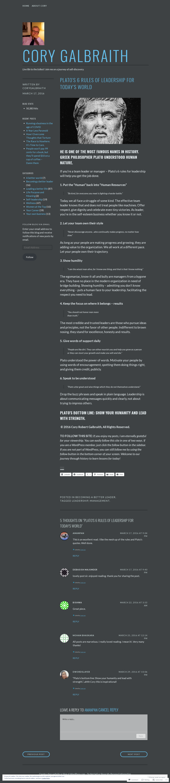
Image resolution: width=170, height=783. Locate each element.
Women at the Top (36, 206)
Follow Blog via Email (36, 224)
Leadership (80, 500)
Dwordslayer (81, 672)
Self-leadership (34, 199)
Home (26, 6)
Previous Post (34, 754)
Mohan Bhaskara (83, 635)
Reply (76, 556)
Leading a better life (37, 188)
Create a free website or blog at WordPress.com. (62, 774)
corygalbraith (34, 88)
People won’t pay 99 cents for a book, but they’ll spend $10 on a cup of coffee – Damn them (37, 155)
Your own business (36, 213)
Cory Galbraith (76, 55)
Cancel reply (108, 710)
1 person (83, 550)
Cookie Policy (46, 778)
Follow (29, 257)
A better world (34, 177)
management (100, 500)
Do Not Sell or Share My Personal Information (109, 774)
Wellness (31, 203)
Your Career (32, 210)
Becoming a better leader (95, 497)
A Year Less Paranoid (37, 130)
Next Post (130, 754)
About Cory (39, 6)
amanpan (78, 533)
